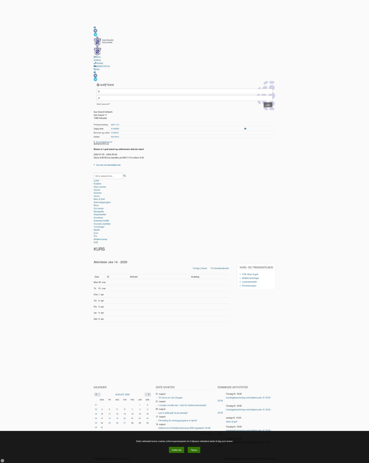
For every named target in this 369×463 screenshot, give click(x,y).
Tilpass (194, 449)
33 (96, 413)
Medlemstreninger (250, 277)
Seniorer (98, 192)
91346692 (115, 128)
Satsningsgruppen (102, 202)
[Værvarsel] (95, 34)
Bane (96, 205)
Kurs (96, 232)
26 (117, 423)
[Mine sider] (95, 27)
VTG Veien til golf (250, 274)
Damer (97, 189)
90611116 (115, 124)
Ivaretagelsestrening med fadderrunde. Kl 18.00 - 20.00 (245, 399)
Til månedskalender (219, 268)
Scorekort (98, 217)
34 (96, 418)
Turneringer (99, 226)
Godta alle (176, 449)
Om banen (99, 208)
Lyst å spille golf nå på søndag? (173, 412)
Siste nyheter (100, 186)
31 (96, 404)
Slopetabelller (100, 214)
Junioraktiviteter (249, 281)
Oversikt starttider (102, 223)
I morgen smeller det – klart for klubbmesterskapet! (182, 405)
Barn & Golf (99, 198)
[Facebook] (95, 31)
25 (110, 423)
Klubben (97, 183)
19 (117, 418)
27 (125, 423)
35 (96, 422)
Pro (95, 235)
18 (110, 418)
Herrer (97, 195)
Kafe (96, 242)
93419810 (115, 136)
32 (96, 409)
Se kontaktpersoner (104, 141)
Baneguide (99, 211)
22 (140, 418)
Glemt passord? (103, 104)
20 (125, 418)
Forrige (196, 268)
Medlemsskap (100, 239)
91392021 (115, 132)
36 (96, 427)
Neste (204, 268)
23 (147, 418)
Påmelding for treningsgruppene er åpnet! (177, 420)
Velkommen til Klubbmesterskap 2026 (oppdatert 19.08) (184, 427)
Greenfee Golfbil (101, 220)
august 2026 (122, 394)
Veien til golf (231, 421)
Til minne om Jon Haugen (170, 397)
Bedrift (97, 229)
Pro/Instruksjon (249, 285)
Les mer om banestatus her (108, 164)
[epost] (245, 128)
